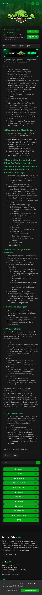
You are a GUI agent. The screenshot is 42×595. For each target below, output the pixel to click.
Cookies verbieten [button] (11, 590)
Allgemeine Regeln (24, 46)
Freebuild (26, 506)
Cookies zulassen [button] (30, 590)
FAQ (27, 520)
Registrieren (32, 37)
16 (35, 515)
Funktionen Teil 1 (25, 483)
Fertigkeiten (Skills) (24, 515)
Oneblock (26, 501)
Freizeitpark (26, 511)
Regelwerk (12, 46)
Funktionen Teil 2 (25, 487)
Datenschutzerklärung (10, 567)
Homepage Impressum (10, 574)
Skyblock (26, 497)
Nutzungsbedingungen (10, 565)
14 (35, 483)
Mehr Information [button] (18, 586)
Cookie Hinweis (7, 572)
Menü (6, 4)
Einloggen (32, 32)
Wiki (4, 46)
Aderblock (26, 474)
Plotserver (26, 492)
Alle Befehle (26, 478)
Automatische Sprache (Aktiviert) (14, 570)
